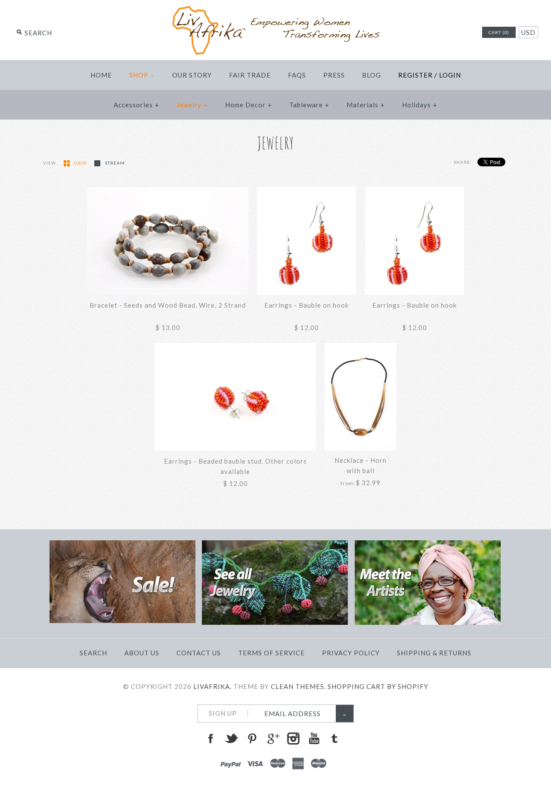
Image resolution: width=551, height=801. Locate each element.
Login (450, 75)
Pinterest (251, 738)
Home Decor (248, 105)
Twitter (231, 738)
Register (415, 75)
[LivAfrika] (275, 9)
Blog (371, 75)
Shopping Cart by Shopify (378, 686)
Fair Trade (250, 75)
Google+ (272, 738)
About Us (141, 653)
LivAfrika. (212, 686)
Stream (115, 162)
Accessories (136, 105)
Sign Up (223, 713)
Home (101, 75)
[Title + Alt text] (122, 620)
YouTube (313, 738)
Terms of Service (271, 653)
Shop (142, 75)
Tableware (309, 105)
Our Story (192, 75)
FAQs (297, 75)
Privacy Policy (351, 653)
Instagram (293, 738)
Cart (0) (499, 32)
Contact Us (198, 653)
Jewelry (192, 105)
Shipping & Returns (434, 653)
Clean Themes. (298, 686)
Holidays (419, 105)
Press (334, 75)
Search (93, 653)
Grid (81, 162)
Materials (366, 105)
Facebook (210, 738)
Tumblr (334, 738)
